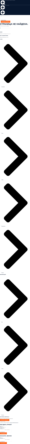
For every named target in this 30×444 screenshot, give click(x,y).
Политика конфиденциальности (14, 422)
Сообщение (2, 441)
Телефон (2, 438)
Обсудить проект (11, 5)
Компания (2, 427)
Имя (1, 426)
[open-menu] (1, 18)
